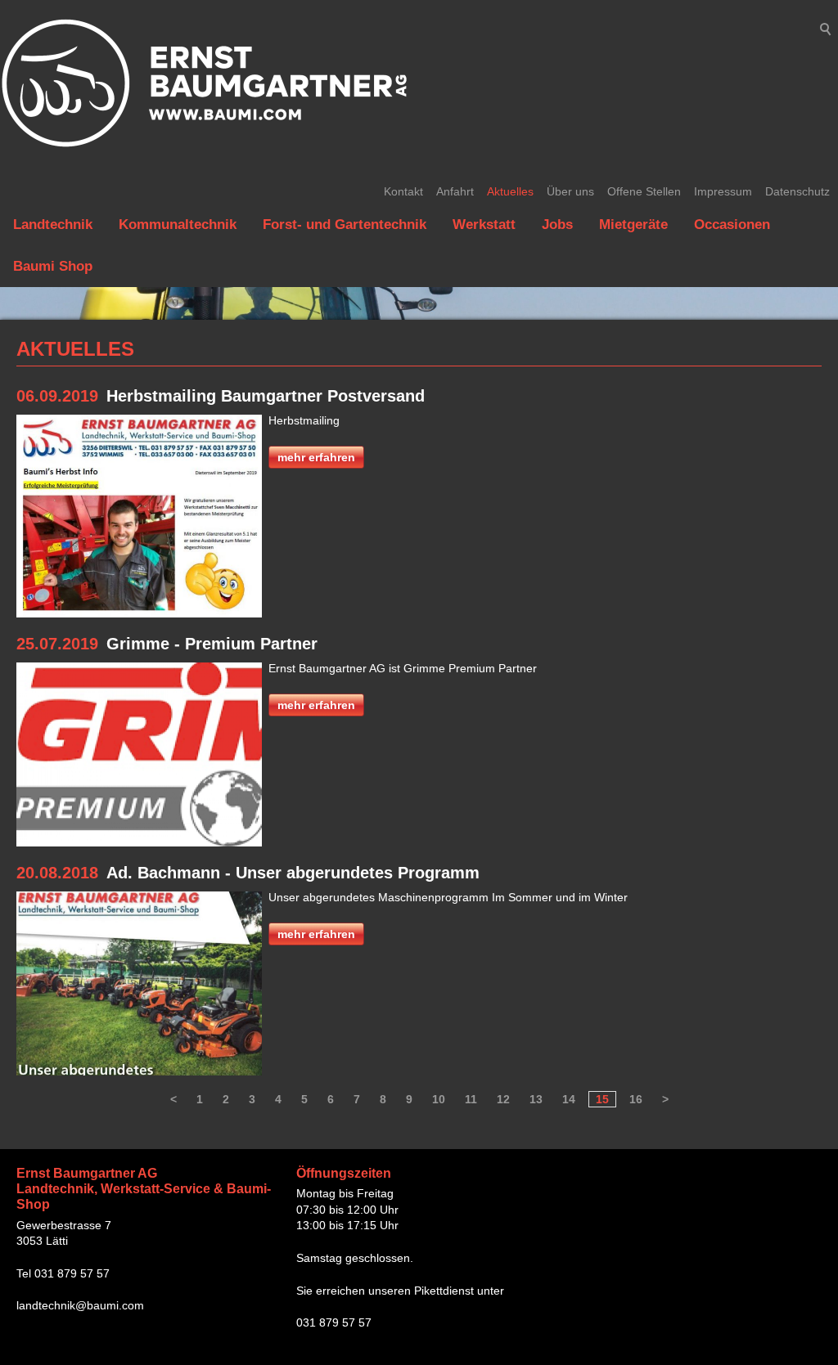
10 (438, 1099)
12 (503, 1099)
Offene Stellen (644, 191)
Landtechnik (52, 224)
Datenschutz (797, 191)
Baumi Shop (52, 266)
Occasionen (732, 224)
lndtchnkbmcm (80, 1305)
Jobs (557, 224)
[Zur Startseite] (204, 83)
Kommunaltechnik (178, 224)
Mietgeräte (633, 224)
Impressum (723, 191)
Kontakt (403, 191)
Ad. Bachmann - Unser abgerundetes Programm (293, 873)
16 (635, 1099)
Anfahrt (455, 191)
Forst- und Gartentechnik (344, 224)
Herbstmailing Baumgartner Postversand (265, 396)
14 (568, 1099)
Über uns (570, 191)
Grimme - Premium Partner (212, 644)
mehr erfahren (316, 457)
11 (471, 1099)
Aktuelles (510, 191)
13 (536, 1099)
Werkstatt (484, 224)
